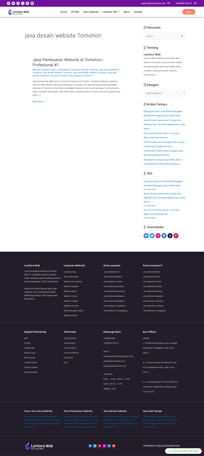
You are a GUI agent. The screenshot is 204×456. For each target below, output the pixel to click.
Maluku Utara (168, 417)
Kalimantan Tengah (113, 420)
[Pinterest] (175, 235)
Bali (33, 416)
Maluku (156, 417)
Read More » (39, 101)
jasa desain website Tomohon (57, 72)
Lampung (147, 417)
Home (64, 12)
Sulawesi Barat (150, 427)
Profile (75, 12)
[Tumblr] (170, 235)
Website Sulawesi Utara (44, 69)
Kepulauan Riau (110, 427)
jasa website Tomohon (81, 75)
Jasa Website (91, 12)
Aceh (26, 416)
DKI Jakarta (43, 420)
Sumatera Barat (71, 423)
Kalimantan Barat (111, 417)
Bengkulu (50, 416)
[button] (183, 451)
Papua (153, 423)
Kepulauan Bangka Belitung (123, 423)
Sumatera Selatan (88, 423)
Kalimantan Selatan (130, 417)
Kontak (138, 12)
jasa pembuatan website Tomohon (90, 72)
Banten (40, 416)
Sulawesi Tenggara (72, 420)
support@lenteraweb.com (153, 3)
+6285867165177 (184, 3)
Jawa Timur (30, 427)
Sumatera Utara (71, 427)
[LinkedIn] (164, 235)
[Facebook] (146, 235)
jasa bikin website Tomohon (84, 69)
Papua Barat (163, 423)
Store (127, 12)
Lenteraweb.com (171, 446)
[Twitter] (152, 235)
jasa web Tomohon (59, 75)
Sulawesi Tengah (89, 417)
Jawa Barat (38, 423)
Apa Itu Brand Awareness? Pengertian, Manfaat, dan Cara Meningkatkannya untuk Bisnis (164, 124)
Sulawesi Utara (90, 420)
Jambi (29, 423)
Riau (172, 423)
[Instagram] (158, 235)
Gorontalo (56, 420)
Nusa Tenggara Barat (153, 420)
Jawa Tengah (52, 423)
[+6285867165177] (195, 3)
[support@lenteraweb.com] (169, 3)
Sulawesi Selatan (72, 417)
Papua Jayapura (87, 427)
